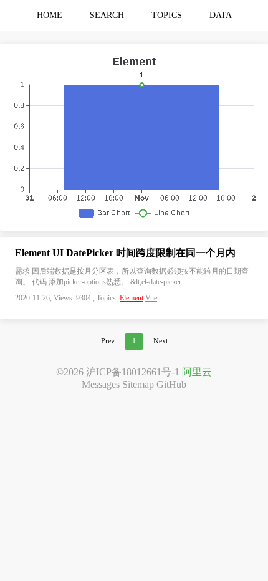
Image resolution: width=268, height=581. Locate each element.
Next (160, 341)
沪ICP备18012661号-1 (132, 372)
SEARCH (107, 15)
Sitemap (138, 384)
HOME (49, 15)
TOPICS (166, 15)
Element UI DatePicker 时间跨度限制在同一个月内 (125, 252)
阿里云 (197, 372)
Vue (151, 298)
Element (131, 298)
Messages (101, 384)
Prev (108, 341)
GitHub (171, 384)
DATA (220, 15)
